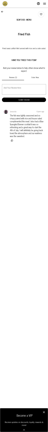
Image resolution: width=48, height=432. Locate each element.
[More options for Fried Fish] (41, 14)
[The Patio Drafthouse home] (13, 4)
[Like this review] (12, 140)
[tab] (13, 77)
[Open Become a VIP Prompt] (24, 429)
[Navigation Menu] (44, 4)
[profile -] (38, 3)
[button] (3, 11)
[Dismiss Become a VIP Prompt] (44, 412)
